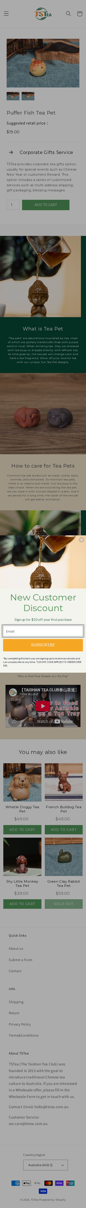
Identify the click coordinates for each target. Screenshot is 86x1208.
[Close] (81, 539)
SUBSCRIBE (43, 645)
